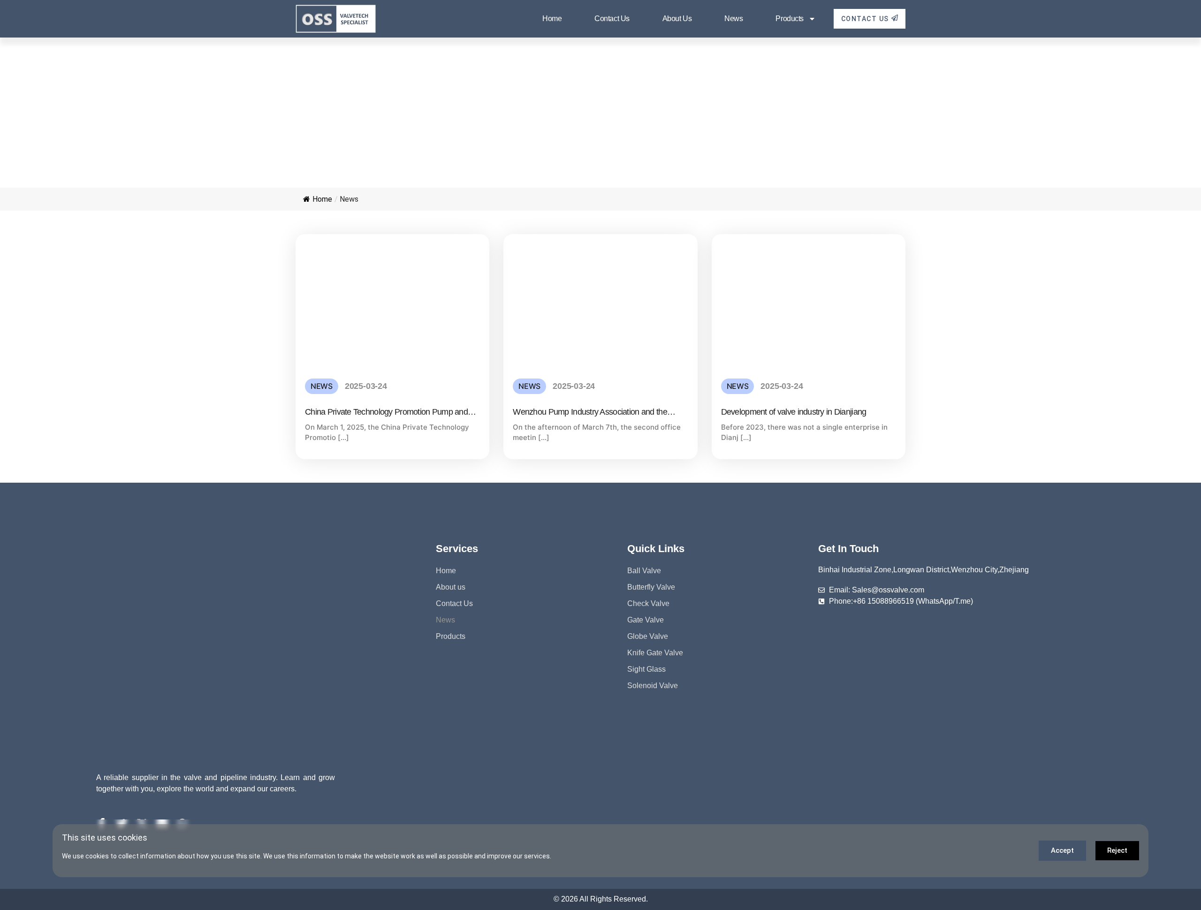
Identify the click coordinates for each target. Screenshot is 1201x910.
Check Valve (648, 603)
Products (789, 19)
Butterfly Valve (651, 587)
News (733, 19)
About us (677, 19)
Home (552, 19)
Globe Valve (647, 636)
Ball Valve (644, 571)
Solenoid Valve (652, 686)
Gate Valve (645, 620)
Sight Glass (646, 669)
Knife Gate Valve (655, 653)
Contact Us (612, 19)
